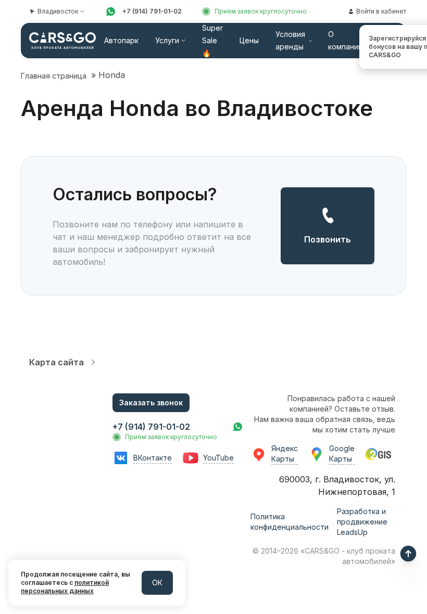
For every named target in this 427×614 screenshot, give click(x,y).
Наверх (408, 553)
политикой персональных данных (65, 587)
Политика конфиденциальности (289, 521)
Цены (249, 40)
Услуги (167, 40)
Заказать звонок (151, 402)
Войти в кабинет (381, 11)
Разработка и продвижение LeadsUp (362, 521)
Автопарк (121, 40)
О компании (345, 40)
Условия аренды (290, 40)
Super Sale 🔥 (212, 40)
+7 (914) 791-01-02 (152, 11)
